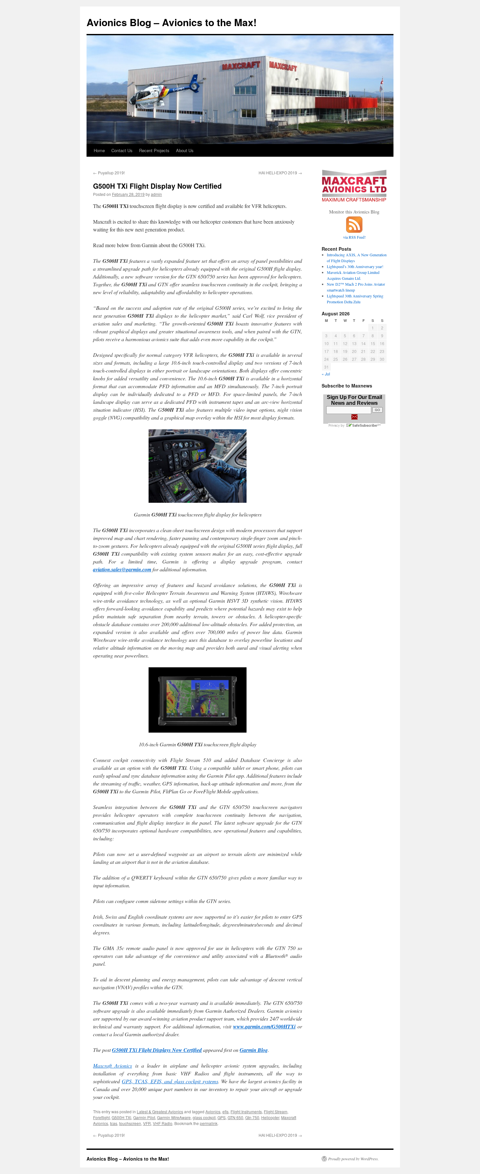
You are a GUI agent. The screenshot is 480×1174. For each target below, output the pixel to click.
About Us (185, 150)
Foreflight (101, 1117)
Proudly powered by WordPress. (353, 1158)
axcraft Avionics (114, 1065)
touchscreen (130, 1123)
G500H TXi (121, 1117)
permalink (208, 1123)
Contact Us (122, 150)
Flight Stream (275, 1111)
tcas (113, 1123)
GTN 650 (235, 1117)
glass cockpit (204, 1117)
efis (225, 1111)
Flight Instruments (246, 1111)
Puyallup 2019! (109, 172)
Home (99, 150)
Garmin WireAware (174, 1117)
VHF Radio (162, 1123)
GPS (221, 1117)
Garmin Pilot (144, 1117)
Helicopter (270, 1117)
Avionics (212, 1111)
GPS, (128, 1081)
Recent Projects (154, 150)
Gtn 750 (252, 1117)
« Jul (326, 373)
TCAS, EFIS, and (154, 1081)
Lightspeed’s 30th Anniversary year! (355, 266)
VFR (147, 1123)
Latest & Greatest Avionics (160, 1111)
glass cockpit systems (196, 1081)
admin (156, 194)
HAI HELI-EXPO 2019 (280, 172)
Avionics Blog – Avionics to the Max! (172, 22)
